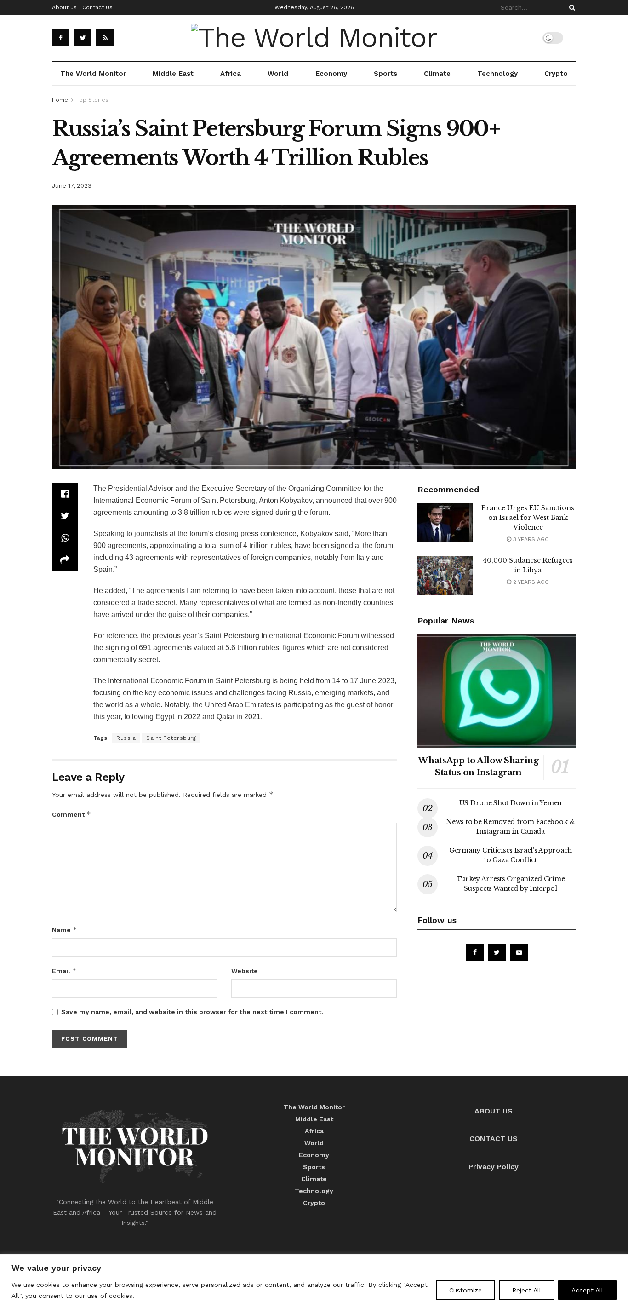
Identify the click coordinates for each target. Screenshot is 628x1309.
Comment (71, 814)
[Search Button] (571, 7)
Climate (437, 73)
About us (64, 7)
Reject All (526, 1290)
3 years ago (530, 539)
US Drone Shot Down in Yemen (510, 803)
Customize (465, 1290)
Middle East (173, 73)
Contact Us (97, 7)
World (278, 73)
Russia (126, 738)
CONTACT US (493, 1138)
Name (64, 929)
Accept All (587, 1290)
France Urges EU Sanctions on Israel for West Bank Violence (527, 517)
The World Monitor (93, 73)
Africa (230, 73)
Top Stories (92, 100)
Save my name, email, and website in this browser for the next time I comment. (192, 1011)
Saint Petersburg (171, 738)
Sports (385, 73)
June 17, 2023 (71, 185)
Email (64, 970)
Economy (331, 73)
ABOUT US (493, 1111)
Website (244, 971)
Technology (497, 73)
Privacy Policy (493, 1166)
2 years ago (530, 582)
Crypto (556, 73)
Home (60, 100)
